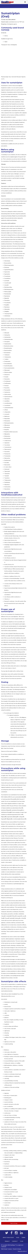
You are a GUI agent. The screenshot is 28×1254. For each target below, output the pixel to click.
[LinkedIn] (21, 1233)
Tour (21, 1241)
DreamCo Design (17, 1249)
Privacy (7, 1241)
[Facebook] (11, 1233)
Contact (15, 1241)
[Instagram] (16, 1233)
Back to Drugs (14, 1223)
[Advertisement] (14, 61)
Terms (23, 1237)
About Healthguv (8, 1237)
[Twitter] (6, 1233)
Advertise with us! (22, 1251)
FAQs (17, 1237)
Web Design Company (6, 1249)
